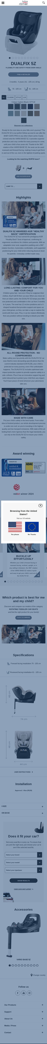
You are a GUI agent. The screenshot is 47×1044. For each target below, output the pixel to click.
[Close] (40, 505)
